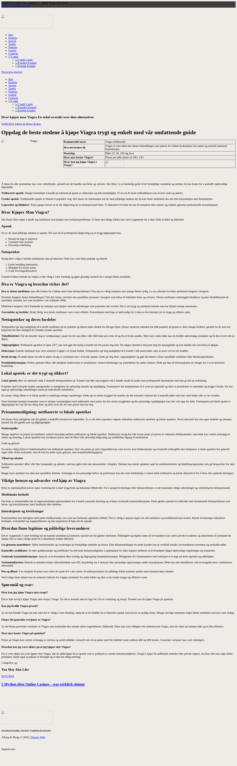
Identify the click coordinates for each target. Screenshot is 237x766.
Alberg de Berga (23, 123)
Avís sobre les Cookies (10, 730)
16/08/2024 (7, 123)
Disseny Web (38, 737)
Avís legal (25, 730)
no (15, 662)
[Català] (13, 56)
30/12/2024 (7, 676)
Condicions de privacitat (40, 730)
